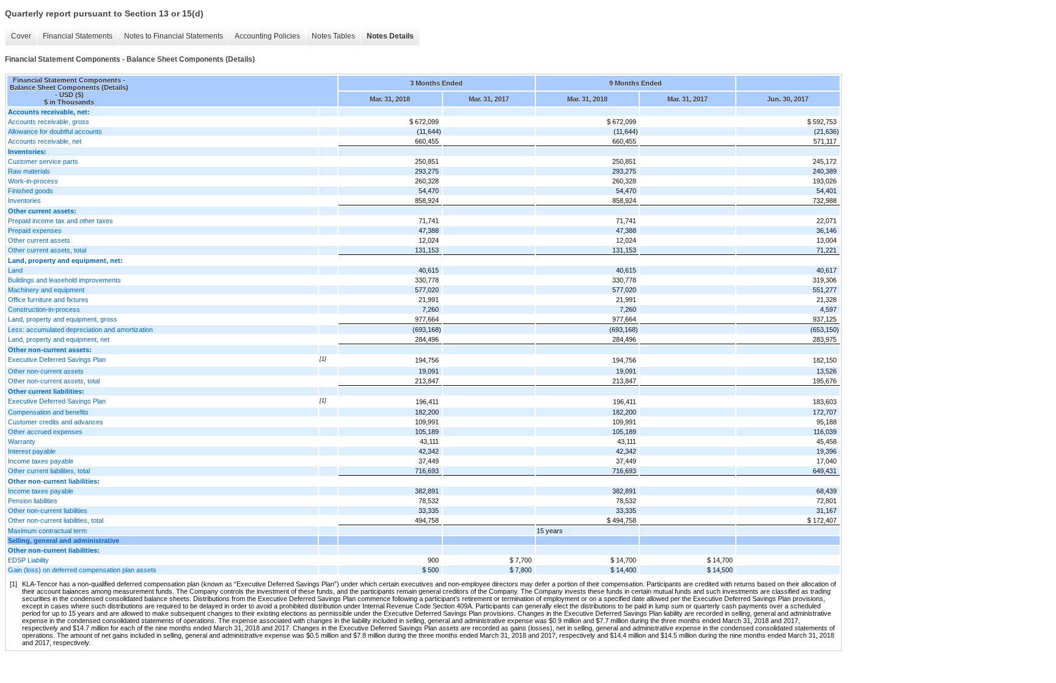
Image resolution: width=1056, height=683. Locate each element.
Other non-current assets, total (54, 381)
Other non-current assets (46, 371)
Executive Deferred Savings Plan (57, 359)
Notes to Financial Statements (173, 36)
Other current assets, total (47, 250)
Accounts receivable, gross (48, 121)
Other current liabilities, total (49, 470)
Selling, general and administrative (63, 540)
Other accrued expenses (45, 431)
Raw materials (29, 171)
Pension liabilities (32, 500)
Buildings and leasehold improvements (64, 280)
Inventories (24, 200)
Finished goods (30, 190)
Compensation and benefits (48, 412)
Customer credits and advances (55, 422)
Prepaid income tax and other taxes (60, 220)
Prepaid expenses (35, 230)
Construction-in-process (44, 309)
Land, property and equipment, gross (62, 319)
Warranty (21, 441)
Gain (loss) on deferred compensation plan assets (82, 570)
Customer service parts (43, 161)
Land (15, 270)
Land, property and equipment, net (58, 339)
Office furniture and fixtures (48, 299)
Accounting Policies (267, 36)
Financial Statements (77, 36)
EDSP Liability (28, 560)
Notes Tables (333, 36)
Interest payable (32, 451)
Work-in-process (33, 181)
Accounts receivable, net (44, 141)
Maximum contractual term (47, 530)
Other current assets (39, 240)
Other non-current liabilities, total (55, 520)
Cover (21, 36)
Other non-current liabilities (47, 510)
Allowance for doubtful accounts (55, 131)
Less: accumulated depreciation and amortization (80, 329)
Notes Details (390, 36)
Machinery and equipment (46, 290)
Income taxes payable (40, 461)
